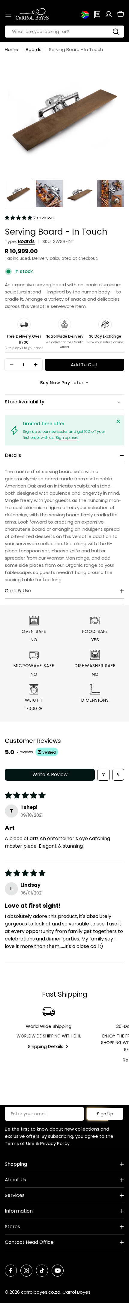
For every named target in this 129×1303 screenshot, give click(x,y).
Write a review (50, 774)
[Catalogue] (97, 14)
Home (11, 49)
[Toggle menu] (8, 14)
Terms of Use (19, 1143)
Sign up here (67, 437)
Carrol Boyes (76, 1292)
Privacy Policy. (55, 1143)
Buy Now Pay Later (62, 383)
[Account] (108, 14)
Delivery (40, 258)
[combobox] (64, 32)
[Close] (118, 421)
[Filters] (103, 775)
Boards (33, 49)
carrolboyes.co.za (40, 1292)
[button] (19, 217)
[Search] (115, 31)
